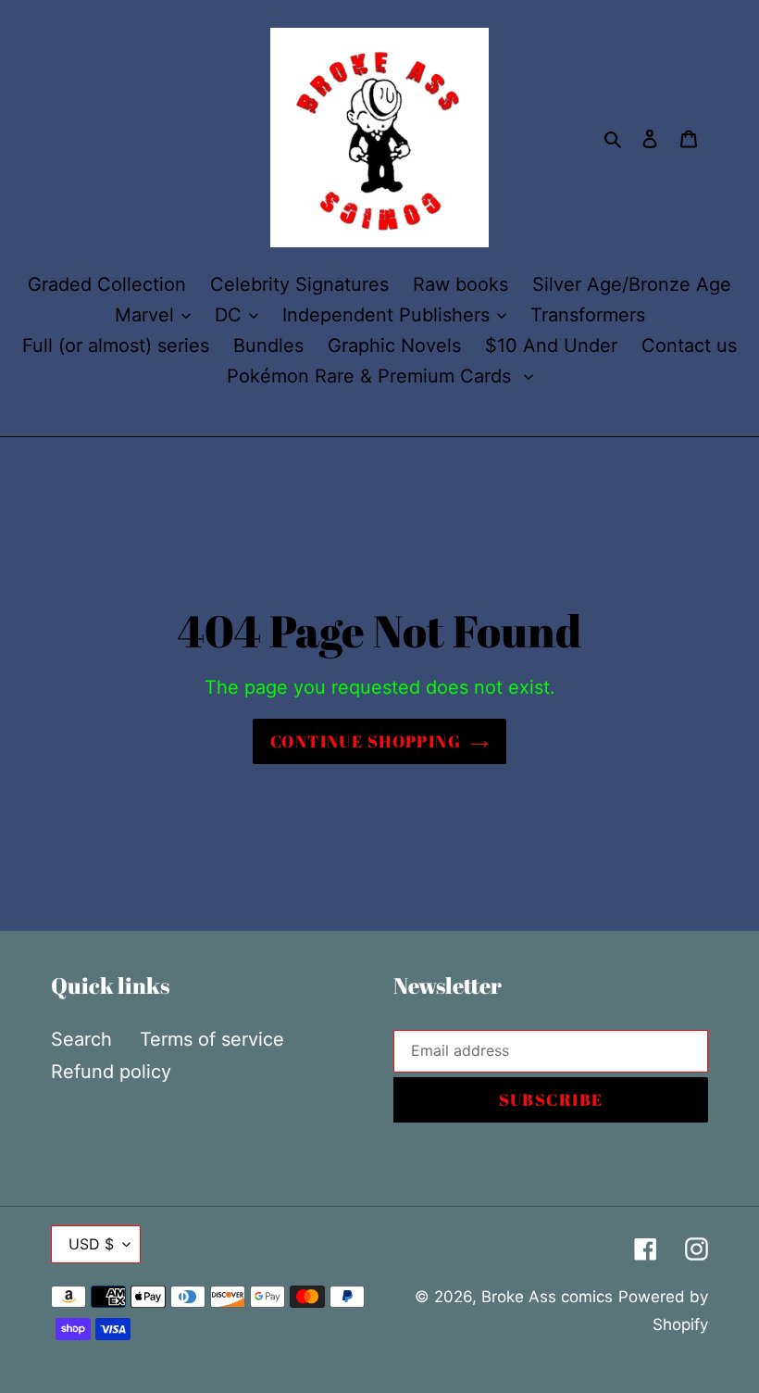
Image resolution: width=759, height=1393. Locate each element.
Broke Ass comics (547, 1296)
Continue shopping (365, 741)
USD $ (91, 1244)
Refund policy (111, 1071)
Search (81, 1039)
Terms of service (212, 1039)
